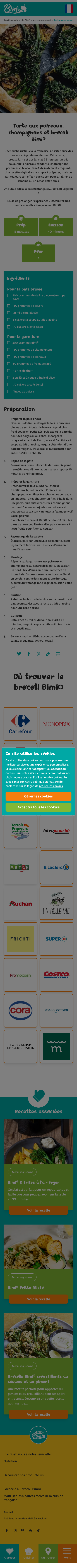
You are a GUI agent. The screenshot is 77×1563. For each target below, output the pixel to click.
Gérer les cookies (38, 796)
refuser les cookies (51, 786)
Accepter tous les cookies (38, 807)
